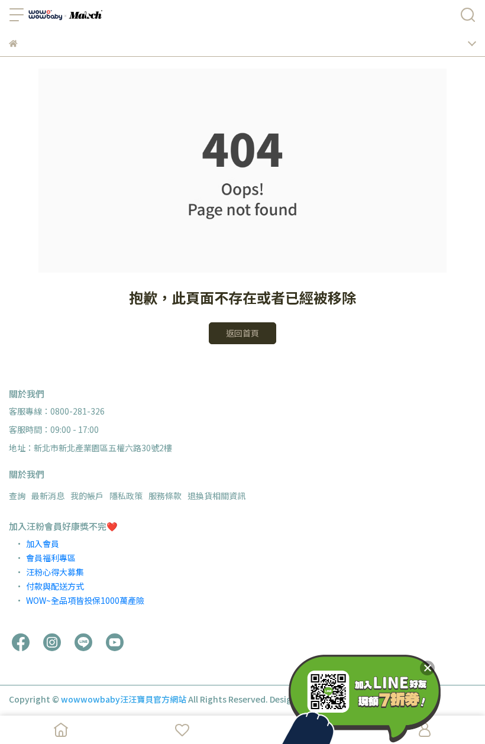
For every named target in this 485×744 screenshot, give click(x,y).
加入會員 (42, 543)
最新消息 (47, 496)
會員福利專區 (51, 558)
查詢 (17, 496)
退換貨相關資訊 (216, 496)
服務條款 (165, 496)
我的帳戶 (87, 496)
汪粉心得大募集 (55, 572)
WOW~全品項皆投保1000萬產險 (85, 600)
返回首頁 (242, 333)
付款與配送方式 (55, 586)
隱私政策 (126, 496)
